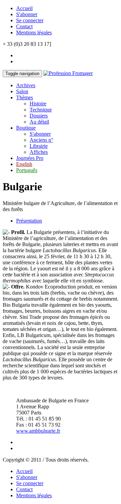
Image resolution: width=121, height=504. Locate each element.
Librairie (39, 146)
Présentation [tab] (29, 221)
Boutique (26, 128)
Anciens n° (41, 140)
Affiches (39, 152)
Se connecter (29, 20)
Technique (41, 109)
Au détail (39, 122)
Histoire (38, 103)
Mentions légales (34, 32)
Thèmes (24, 97)
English (24, 164)
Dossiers (39, 116)
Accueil (24, 8)
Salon (22, 91)
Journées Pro (29, 158)
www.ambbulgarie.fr (38, 431)
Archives (25, 85)
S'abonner (26, 14)
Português (26, 170)
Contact (24, 26)
